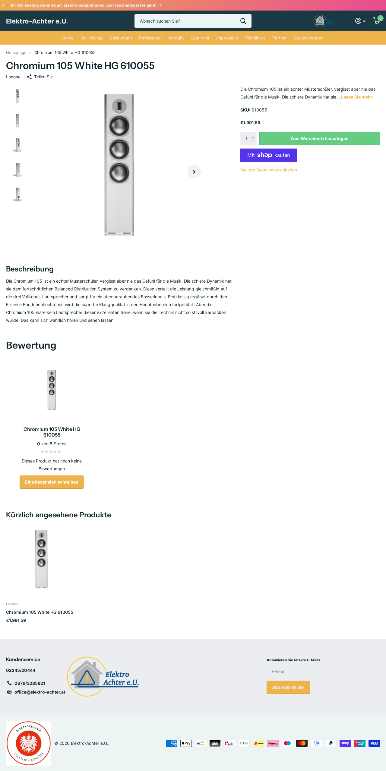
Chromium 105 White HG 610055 (39, 612)
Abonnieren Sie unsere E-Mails (293, 660)
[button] (3, 5)
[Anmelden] (360, 21)
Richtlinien (255, 37)
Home (68, 37)
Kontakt (176, 37)
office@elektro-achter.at (39, 691)
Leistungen (121, 37)
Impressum (227, 37)
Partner (279, 37)
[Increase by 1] (254, 134)
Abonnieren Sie (288, 687)
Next (160, 5)
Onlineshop (92, 37)
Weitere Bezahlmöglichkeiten (268, 169)
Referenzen (150, 37)
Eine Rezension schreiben (51, 481)
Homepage (16, 52)
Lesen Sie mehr (356, 96)
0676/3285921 (29, 683)
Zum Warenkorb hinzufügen (319, 138)
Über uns (200, 37)
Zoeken (243, 21)
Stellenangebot (309, 37)
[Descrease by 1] (254, 144)
